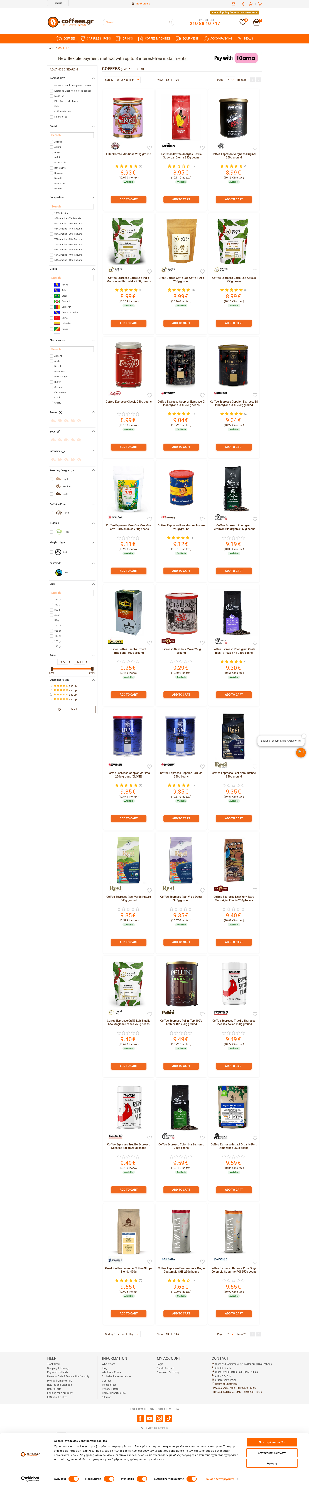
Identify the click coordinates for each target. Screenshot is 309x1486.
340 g (57, 604)
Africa (65, 284)
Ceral (57, 397)
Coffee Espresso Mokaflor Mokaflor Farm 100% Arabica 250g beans (128, 527)
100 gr (57, 625)
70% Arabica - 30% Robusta (68, 244)
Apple (57, 361)
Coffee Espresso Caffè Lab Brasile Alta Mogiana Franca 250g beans (128, 1022)
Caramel (58, 387)
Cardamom (60, 392)
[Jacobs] (114, 641)
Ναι (66, 572)
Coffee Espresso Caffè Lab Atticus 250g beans (234, 279)
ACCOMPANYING (221, 38)
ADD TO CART (129, 199)
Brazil (64, 295)
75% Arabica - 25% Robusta (68, 239)
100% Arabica (61, 213)
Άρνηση (272, 1463)
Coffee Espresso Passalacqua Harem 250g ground (181, 527)
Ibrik (56, 106)
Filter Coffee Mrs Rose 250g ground (128, 154)
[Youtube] (149, 1421)
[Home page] (70, 27)
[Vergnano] (219, 146)
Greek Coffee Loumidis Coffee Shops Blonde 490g (128, 1270)
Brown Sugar (61, 376)
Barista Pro (60, 168)
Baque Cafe (60, 162)
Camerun (66, 306)
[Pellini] (166, 1012)
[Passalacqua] (166, 517)
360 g (57, 609)
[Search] (171, 22)
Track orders (143, 3)
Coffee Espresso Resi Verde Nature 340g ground (128, 898)
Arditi (57, 157)
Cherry (57, 402)
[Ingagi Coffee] (219, 1136)
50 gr (57, 620)
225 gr (57, 599)
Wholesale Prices (111, 1372)
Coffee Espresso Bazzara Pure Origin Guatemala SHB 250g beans (181, 1270)
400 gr (57, 636)
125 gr (57, 641)
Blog (104, 1368)
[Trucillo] (219, 1012)
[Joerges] (166, 146)
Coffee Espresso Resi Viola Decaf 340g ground (181, 898)
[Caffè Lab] (114, 269)
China (65, 318)
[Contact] (234, 4)
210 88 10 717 (223, 1368)
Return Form (54, 1388)
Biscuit (58, 366)
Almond (58, 356)
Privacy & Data (110, 1388)
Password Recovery (168, 1372)
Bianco (58, 188)
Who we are (108, 1364)
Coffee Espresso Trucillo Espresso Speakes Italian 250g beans (128, 1146)
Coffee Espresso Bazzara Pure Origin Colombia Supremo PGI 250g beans (233, 1270)
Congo (65, 329)
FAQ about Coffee (57, 1397)
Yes (67, 512)
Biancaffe (59, 183)
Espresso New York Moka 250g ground (181, 650)
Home (51, 48)
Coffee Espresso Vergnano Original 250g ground (234, 155)
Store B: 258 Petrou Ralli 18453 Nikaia (236, 1371)
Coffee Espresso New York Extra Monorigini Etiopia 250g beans (234, 898)
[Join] (251, 4)
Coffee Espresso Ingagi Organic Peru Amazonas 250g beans (234, 1146)
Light (65, 479)
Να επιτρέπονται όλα (272, 1442)
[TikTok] (168, 1421)
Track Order (53, 1364)
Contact (106, 1380)
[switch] (109, 1479)
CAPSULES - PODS (99, 38)
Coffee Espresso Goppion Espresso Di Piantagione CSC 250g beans (181, 403)
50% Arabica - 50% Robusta (68, 260)
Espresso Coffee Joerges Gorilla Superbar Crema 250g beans (181, 155)
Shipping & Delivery (58, 1368)
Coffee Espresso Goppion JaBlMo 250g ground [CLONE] (128, 774)
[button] (301, 752)
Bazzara (58, 173)
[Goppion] (166, 393)
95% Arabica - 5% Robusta (67, 218)
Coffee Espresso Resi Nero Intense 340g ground (234, 774)
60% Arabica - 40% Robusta (68, 254)
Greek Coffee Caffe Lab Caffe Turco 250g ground (181, 279)
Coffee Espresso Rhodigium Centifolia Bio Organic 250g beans (234, 527)
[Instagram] (159, 1421)
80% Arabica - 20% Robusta (68, 234)
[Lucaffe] (114, 393)
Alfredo (58, 141)
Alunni (57, 147)
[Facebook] (140, 1421)
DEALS (248, 38)
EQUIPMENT (190, 38)
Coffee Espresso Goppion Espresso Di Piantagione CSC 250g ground (234, 403)
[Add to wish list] (149, 148)
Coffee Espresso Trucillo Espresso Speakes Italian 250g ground (234, 1022)
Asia (64, 290)
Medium (67, 486)
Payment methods (57, 1372)
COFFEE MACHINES (157, 38)
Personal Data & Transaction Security (68, 1376)
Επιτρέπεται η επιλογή (272, 1452)
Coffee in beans (62, 111)
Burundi (66, 301)
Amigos (58, 152)
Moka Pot (59, 96)
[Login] (242, 4)
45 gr (57, 615)
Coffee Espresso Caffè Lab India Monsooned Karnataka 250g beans (129, 279)
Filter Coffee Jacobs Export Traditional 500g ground (128, 650)
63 (167, 79)
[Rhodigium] (219, 517)
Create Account (165, 1368)
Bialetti (58, 178)
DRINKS (128, 38)
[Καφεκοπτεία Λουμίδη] (114, 1259)
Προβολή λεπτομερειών (218, 1478)
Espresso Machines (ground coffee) (73, 85)
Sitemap (106, 1397)
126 (176, 79)
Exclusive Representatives (116, 1376)
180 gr (57, 646)
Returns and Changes (59, 1384)
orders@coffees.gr (225, 1380)
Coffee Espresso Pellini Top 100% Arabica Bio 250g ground (181, 1022)
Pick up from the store (59, 1380)
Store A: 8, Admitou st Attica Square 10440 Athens (243, 1364)
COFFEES (69, 38)
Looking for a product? (60, 1393)
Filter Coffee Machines (66, 101)
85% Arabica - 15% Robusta (68, 228)
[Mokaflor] (114, 517)
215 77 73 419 (223, 1375)
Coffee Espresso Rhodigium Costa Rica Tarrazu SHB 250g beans (233, 650)
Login (160, 1364)
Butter (57, 382)
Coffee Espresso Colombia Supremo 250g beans (181, 1146)
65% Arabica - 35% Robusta (68, 249)
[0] (242, 24)
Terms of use (109, 1384)
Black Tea (59, 371)
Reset (74, 709)
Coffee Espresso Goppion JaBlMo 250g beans (181, 774)
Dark (65, 494)
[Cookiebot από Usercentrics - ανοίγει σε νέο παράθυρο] (30, 1479)
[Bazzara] (166, 1259)
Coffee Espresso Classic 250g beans (129, 401)
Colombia (66, 323)
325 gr (57, 630)
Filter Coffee (60, 116)
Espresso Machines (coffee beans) (72, 90)
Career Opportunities (114, 1393)
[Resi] (219, 764)
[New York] (166, 641)
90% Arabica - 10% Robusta (68, 223)
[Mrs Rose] (114, 146)
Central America (70, 312)
